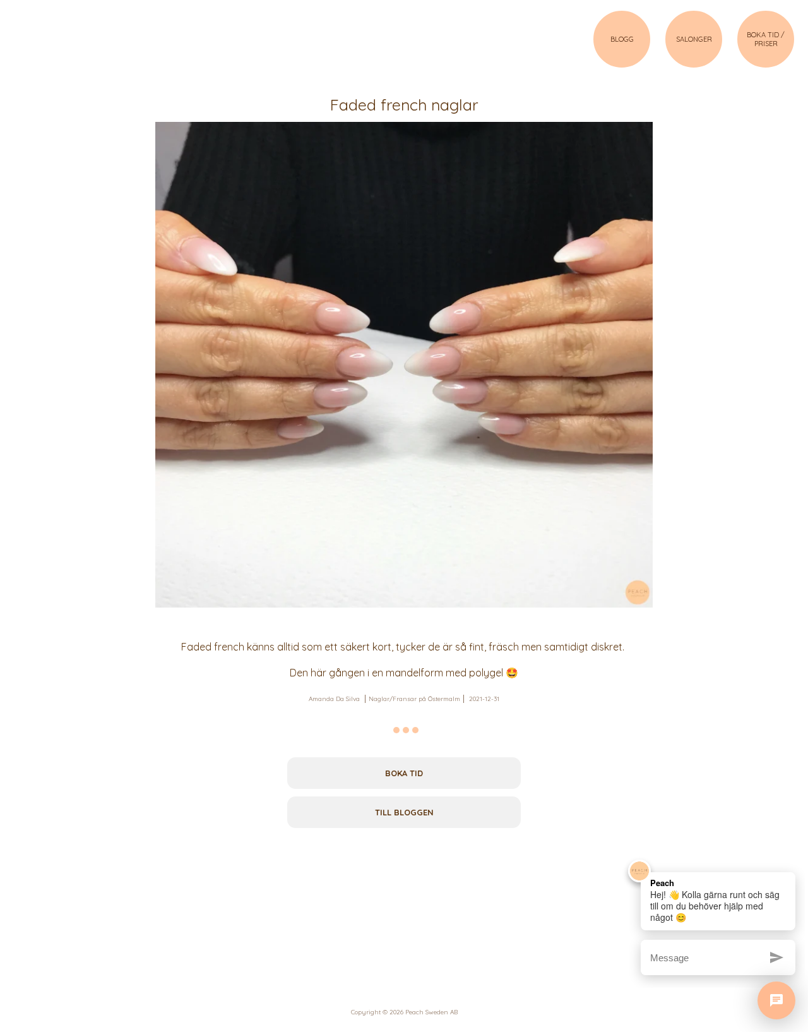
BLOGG (622, 39)
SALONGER (694, 39)
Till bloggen (404, 812)
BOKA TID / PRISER (766, 39)
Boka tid (404, 773)
